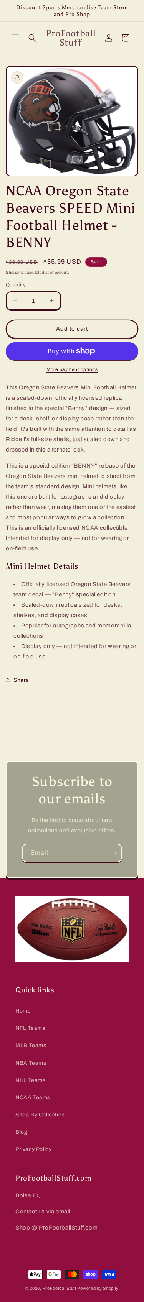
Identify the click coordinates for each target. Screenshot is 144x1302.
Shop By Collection (40, 1115)
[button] (15, 38)
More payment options (72, 369)
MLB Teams (30, 1045)
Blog (21, 1132)
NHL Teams (30, 1080)
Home (23, 1011)
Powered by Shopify (98, 1288)
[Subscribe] (112, 853)
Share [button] (21, 680)
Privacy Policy (33, 1149)
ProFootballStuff (59, 1288)
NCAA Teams (32, 1097)
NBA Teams (30, 1063)
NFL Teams (30, 1028)
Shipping (15, 272)
